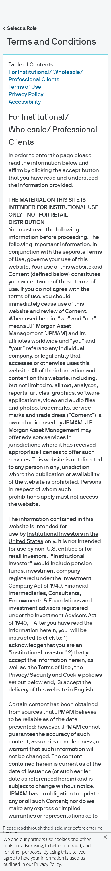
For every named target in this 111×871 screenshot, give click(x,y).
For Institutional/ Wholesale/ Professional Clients (53, 129)
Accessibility (25, 102)
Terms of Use (25, 87)
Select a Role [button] (22, 28)
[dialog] (55, 435)
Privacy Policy (47, 864)
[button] (105, 837)
